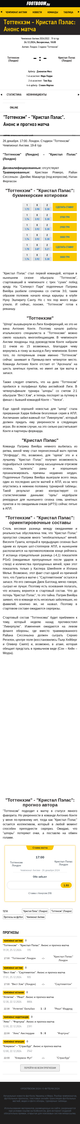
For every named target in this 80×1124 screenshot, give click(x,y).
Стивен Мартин (46, 85)
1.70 (27, 249)
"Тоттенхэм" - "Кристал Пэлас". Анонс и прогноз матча (36, 945)
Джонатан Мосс (44, 71)
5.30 (47, 209)
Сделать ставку (64, 207)
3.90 (37, 209)
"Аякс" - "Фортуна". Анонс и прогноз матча (28, 1021)
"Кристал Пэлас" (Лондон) (35, 911)
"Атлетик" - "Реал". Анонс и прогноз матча (28, 997)
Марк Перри (46, 76)
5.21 (47, 249)
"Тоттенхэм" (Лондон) (61, 911)
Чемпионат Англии (35, 916)
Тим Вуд (47, 80)
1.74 (27, 219)
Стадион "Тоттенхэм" (48, 46)
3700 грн (65, 217)
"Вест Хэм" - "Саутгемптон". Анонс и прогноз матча (34, 972)
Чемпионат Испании (14, 993)
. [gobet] (28, 893)
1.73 (27, 209)
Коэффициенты (36, 94)
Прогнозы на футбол (13, 916)
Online (14, 107)
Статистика (14, 94)
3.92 (37, 219)
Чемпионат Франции (14, 1042)
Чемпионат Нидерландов (16, 1017)
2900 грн (65, 227)
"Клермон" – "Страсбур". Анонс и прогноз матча (32, 1046)
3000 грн (65, 237)
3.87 (37, 249)
